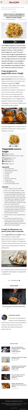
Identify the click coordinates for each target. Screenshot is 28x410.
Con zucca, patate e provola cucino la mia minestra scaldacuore (18, 376)
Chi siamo (8, 401)
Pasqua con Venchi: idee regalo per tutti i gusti (18, 358)
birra (22, 243)
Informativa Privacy (17, 401)
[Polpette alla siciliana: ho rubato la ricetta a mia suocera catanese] (5, 386)
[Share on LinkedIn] (16, 280)
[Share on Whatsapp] (17, 280)
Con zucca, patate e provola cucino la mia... (14, 306)
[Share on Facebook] (11, 280)
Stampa (13, 146)
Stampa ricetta (20, 42)
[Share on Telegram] (19, 280)
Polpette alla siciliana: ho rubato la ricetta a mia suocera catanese (18, 385)
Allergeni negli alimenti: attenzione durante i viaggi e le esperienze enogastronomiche (18, 349)
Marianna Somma (11, 19)
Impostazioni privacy (23, 408)
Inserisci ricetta (9, 42)
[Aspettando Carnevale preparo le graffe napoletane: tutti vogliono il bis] (5, 368)
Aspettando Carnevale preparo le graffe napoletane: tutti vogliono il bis (18, 367)
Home (2, 7)
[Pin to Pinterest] (14, 280)
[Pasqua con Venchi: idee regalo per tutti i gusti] (5, 359)
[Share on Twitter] (12, 280)
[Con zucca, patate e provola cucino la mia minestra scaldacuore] (14, 296)
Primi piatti (14, 11)
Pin (18, 146)
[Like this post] (9, 280)
